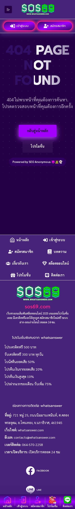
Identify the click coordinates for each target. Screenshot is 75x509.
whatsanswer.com (31, 430)
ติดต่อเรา (57, 275)
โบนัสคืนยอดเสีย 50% (20, 362)
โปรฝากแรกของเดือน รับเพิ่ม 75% (28, 384)
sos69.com (37, 306)
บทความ (60, 251)
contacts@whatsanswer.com (34, 437)
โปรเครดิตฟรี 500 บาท (20, 347)
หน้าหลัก (22, 240)
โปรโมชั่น (37, 146)
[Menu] (8, 9)
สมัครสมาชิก (57, 26)
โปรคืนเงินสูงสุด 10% (19, 376)
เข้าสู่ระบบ (22, 26)
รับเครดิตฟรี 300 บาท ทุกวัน (24, 354)
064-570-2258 (32, 444)
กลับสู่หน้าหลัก (37, 131)
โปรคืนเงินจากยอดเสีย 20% (23, 369)
